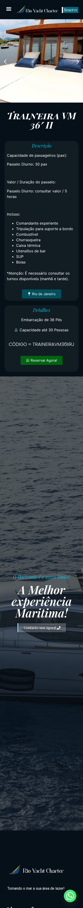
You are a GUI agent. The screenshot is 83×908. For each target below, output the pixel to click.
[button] (9, 9)
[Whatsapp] (70, 896)
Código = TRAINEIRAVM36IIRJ (41, 344)
